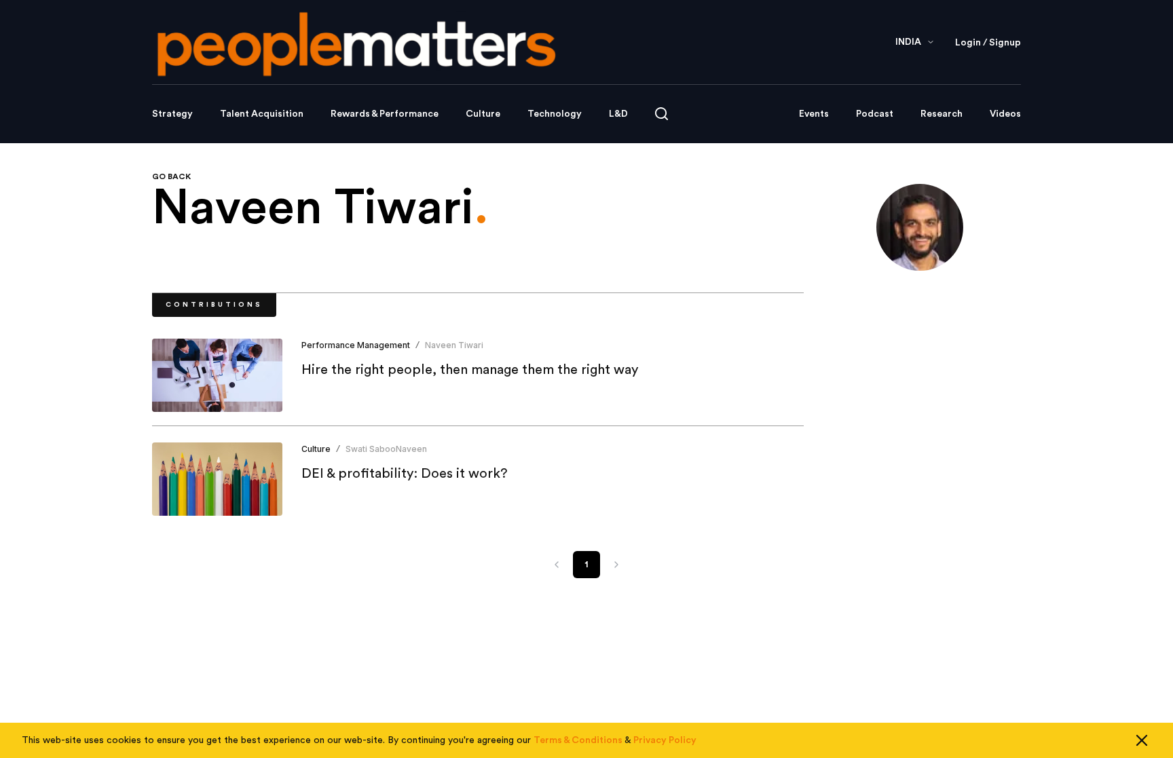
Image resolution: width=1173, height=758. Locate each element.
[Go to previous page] (556, 564)
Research (941, 114)
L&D (618, 114)
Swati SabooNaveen (386, 449)
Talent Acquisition (261, 114)
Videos (1005, 114)
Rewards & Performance (385, 114)
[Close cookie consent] (1141, 740)
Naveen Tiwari (454, 345)
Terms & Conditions (578, 740)
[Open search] (661, 113)
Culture (483, 114)
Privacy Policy (664, 740)
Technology (554, 114)
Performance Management (355, 345)
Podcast (874, 114)
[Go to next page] (616, 564)
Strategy (172, 114)
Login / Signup (988, 43)
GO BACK (171, 176)
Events (814, 114)
